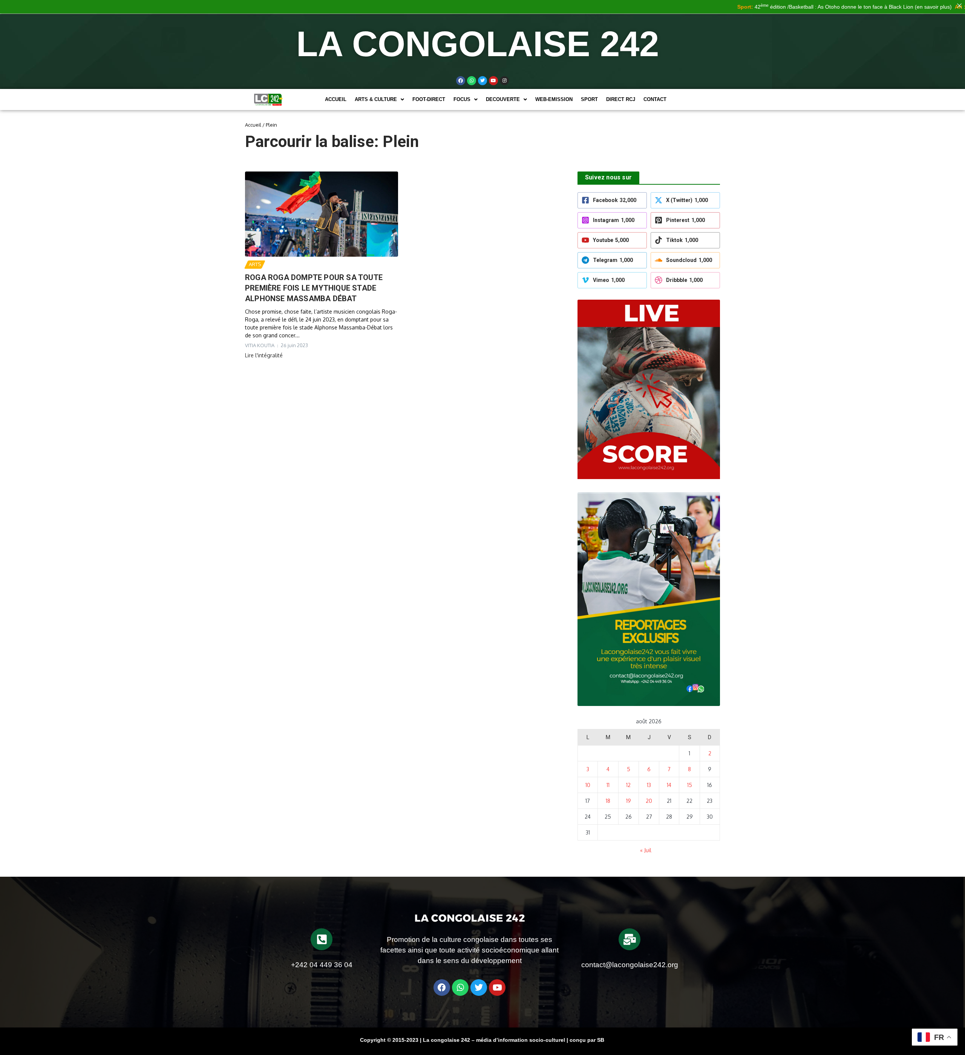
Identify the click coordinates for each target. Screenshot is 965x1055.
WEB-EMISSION (554, 99)
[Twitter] (482, 80)
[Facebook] (460, 80)
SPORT (589, 99)
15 (689, 785)
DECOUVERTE (503, 99)
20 (649, 801)
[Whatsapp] (471, 80)
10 (587, 785)
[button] (379, 99)
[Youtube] (493, 80)
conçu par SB (587, 1040)
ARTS (255, 264)
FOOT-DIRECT (428, 99)
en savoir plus (900, 7)
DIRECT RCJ (620, 99)
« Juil (645, 850)
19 (628, 801)
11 (608, 785)
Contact (654, 99)
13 (649, 785)
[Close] (959, 5)
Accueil (335, 99)
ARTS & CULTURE (376, 99)
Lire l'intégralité (264, 355)
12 (628, 785)
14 (669, 785)
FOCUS (461, 99)
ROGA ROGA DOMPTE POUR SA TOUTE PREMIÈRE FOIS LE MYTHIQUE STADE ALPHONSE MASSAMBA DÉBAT (314, 288)
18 (608, 801)
